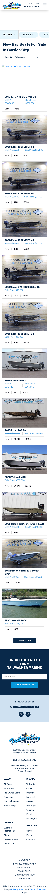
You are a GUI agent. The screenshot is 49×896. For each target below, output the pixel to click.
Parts (29, 835)
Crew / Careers (11, 839)
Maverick (30, 797)
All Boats (8, 784)
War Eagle (31, 805)
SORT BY (28, 34)
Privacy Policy (24, 868)
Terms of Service (37, 889)
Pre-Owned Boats (12, 793)
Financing (8, 797)
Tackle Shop (10, 805)
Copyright (24, 860)
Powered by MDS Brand (24, 864)
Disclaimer (24, 879)
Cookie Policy (24, 871)
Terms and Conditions (24, 875)
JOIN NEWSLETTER (24, 685)
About (7, 835)
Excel (29, 814)
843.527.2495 (31, 6)
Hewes (29, 801)
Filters (7, 34)
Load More (24, 640)
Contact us (9, 844)
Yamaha (30, 810)
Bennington (31, 818)
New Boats (9, 788)
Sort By (8, 57)
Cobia (29, 788)
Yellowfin (30, 784)
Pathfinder (31, 793)
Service (30, 831)
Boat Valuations (11, 801)
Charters (30, 839)
